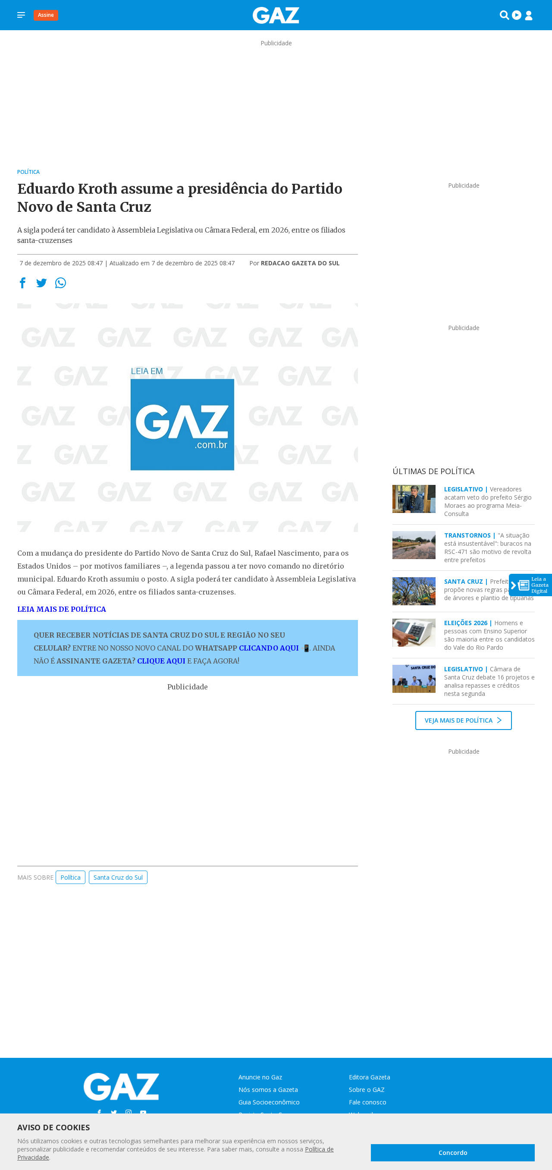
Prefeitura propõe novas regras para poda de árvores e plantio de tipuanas (489, 589)
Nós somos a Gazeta (268, 1089)
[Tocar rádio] (517, 15)
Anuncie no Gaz (260, 1077)
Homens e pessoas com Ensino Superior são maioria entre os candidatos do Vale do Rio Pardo (489, 635)
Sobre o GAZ (367, 1089)
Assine (46, 15)
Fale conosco (367, 1102)
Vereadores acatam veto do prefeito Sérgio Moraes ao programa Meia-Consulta (488, 501)
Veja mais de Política (459, 720)
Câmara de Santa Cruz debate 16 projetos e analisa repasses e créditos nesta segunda (489, 681)
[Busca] (505, 15)
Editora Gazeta (369, 1077)
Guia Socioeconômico (269, 1102)
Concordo (453, 1152)
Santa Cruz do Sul (118, 877)
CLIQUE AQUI (161, 661)
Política (70, 877)
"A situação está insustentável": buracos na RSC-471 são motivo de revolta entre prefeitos (487, 547)
